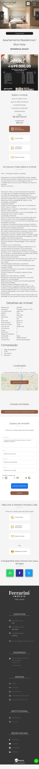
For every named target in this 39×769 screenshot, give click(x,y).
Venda (14, 683)
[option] (19, 14)
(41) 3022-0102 (17, 622)
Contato (15, 722)
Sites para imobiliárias (19, 763)
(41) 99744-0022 (18, 628)
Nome (4, 450)
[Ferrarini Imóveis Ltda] (9, 2)
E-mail (4, 467)
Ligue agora (19, 138)
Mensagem (5, 437)
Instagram (15, 748)
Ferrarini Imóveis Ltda (19, 593)
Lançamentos (17, 691)
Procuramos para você (20, 695)
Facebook (19, 573)
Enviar (19, 493)
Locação (15, 687)
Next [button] (37, 15)
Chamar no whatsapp (18, 147)
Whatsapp (10, 573)
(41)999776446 (17, 634)
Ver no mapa (16, 665)
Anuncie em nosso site (20, 700)
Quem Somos (16, 717)
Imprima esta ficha (21, 551)
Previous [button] (2, 15)
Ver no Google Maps (19, 382)
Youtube (15, 744)
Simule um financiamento (19, 128)
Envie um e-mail (20, 157)
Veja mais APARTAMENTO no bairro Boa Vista (19, 412)
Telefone (4, 459)
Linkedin (15, 752)
